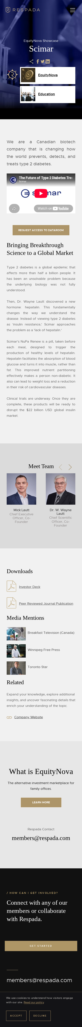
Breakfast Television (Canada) (51, 633)
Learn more (41, 802)
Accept (16, 1015)
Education (46, 94)
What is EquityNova (41, 771)
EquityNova (48, 75)
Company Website (28, 717)
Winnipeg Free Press (44, 650)
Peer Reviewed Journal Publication (46, 604)
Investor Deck (29, 587)
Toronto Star (38, 667)
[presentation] (60, 466)
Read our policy (34, 1002)
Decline (40, 1015)
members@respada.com (39, 980)
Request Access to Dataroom (41, 230)
